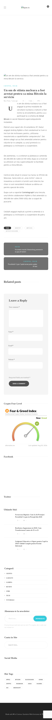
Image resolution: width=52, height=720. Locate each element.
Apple (8, 679)
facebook (19, 683)
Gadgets (9, 578)
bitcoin (17, 679)
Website (11, 359)
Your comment (14, 307)
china (41, 679)
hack (30, 683)
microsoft (17, 688)
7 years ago (14, 101)
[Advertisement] (26, 43)
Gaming (9, 582)
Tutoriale (10, 600)
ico (7, 688)
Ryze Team (7, 101)
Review (9, 587)
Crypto (7, 86)
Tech (14, 86)
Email (10, 346)
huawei (39, 683)
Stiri (8, 591)
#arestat (18, 228)
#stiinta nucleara (12, 231)
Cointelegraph (28, 192)
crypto (8, 683)
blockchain (29, 679)
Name (10, 332)
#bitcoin (29, 228)
